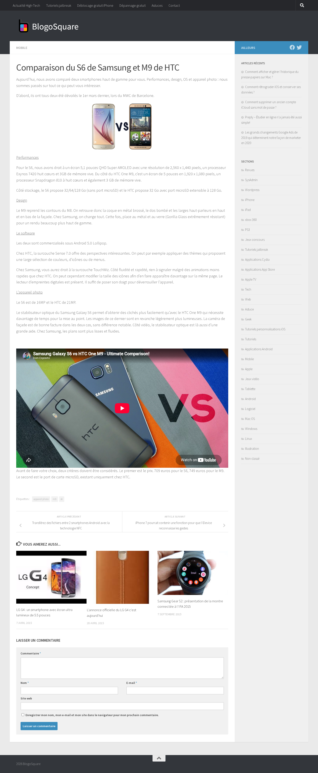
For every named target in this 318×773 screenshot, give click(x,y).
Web (248, 299)
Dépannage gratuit (132, 5)
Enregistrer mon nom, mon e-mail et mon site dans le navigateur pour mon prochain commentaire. (92, 715)
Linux (248, 439)
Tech (248, 289)
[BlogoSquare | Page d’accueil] (48, 25)
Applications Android (259, 349)
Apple (248, 369)
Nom (25, 683)
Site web (26, 698)
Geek (248, 319)
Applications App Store (260, 269)
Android (250, 399)
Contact (174, 5)
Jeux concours (255, 240)
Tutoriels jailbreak (58, 5)
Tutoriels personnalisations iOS (265, 329)
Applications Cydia (257, 259)
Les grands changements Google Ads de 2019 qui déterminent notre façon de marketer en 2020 (271, 137)
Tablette (250, 389)
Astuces (157, 5)
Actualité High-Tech (26, 5)
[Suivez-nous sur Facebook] (292, 47)
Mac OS (250, 419)
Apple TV (250, 279)
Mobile (21, 47)
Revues (249, 170)
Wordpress (252, 190)
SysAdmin (251, 180)
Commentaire (31, 653)
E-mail (131, 683)
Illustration (252, 449)
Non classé (252, 458)
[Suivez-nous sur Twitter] (299, 47)
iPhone (249, 200)
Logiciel (250, 409)
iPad (248, 210)
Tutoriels (250, 339)
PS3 (247, 230)
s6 (62, 499)
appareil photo (41, 499)
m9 (54, 499)
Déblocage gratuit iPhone (95, 5)
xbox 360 (251, 220)
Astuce (249, 309)
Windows (251, 429)
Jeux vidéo (252, 379)
